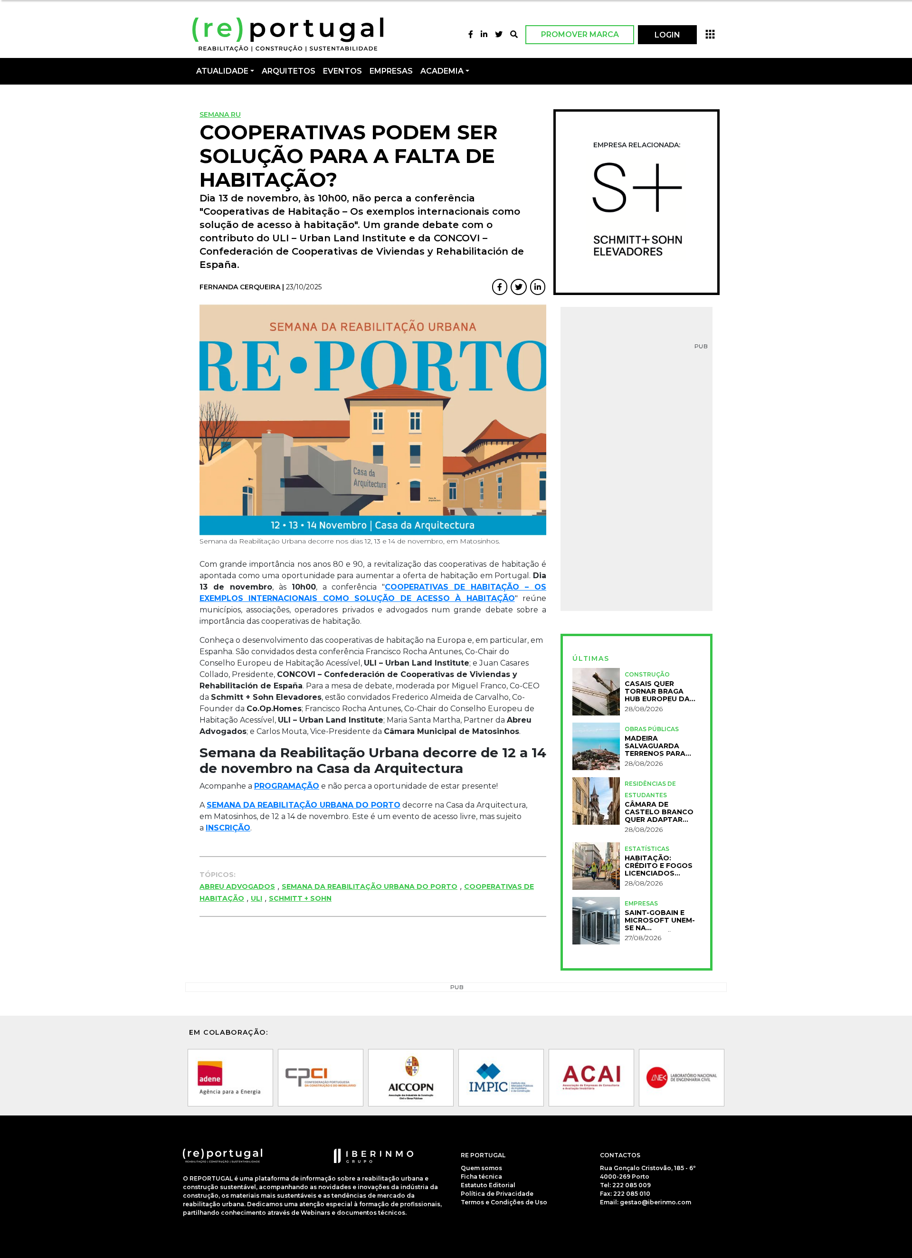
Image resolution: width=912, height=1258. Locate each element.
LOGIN (667, 34)
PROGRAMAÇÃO (286, 786)
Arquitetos (288, 71)
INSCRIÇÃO (228, 827)
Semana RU (220, 114)
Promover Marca (580, 34)
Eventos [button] (342, 71)
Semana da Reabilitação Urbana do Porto (369, 886)
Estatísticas (647, 848)
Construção (647, 674)
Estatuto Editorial (488, 1185)
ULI (256, 898)
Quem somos (481, 1168)
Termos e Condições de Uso (504, 1202)
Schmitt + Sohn (300, 898)
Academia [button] (442, 71)
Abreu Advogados (237, 886)
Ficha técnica (481, 1176)
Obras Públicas (652, 729)
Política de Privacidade (497, 1193)
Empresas (391, 71)
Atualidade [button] (222, 71)
